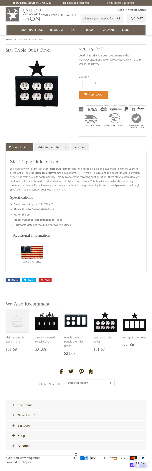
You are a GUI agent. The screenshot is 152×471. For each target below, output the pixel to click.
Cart (139, 18)
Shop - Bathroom (32, 29)
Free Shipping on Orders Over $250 (32, 2)
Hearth (74, 29)
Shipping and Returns (52, 147)
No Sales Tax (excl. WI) (76, 2)
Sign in (121, 10)
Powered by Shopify (18, 462)
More (125, 29)
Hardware (108, 29)
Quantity (84, 76)
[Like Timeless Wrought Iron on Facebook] (61, 372)
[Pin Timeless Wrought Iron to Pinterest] (82, 372)
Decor (90, 29)
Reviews (80, 147)
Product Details (19, 147)
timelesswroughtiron (27, 458)
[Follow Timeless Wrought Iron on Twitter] (71, 372)
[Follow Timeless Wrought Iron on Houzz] (91, 372)
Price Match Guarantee (120, 2)
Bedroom (56, 29)
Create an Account (137, 10)
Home (9, 39)
